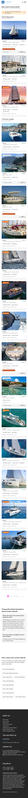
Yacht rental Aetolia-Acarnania (10, 673)
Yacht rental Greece (20, 696)
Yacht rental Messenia (8, 681)
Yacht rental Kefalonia (8, 685)
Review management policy (9, 731)
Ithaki (13, 8)
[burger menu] (22, 2)
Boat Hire (6, 8)
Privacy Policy (6, 721)
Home (3, 8)
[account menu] (25, 2)
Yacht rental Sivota (7, 677)
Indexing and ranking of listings (10, 727)
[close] (24, 12)
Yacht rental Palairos (19, 677)
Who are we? (5, 719)
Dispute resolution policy (8, 729)
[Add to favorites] (25, 22)
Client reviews (6, 738)
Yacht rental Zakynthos (8, 669)
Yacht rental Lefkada (8, 689)
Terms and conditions (7, 724)
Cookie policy (6, 722)
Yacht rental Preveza (8, 696)
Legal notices (6, 726)
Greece (10, 8)
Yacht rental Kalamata (8, 693)
